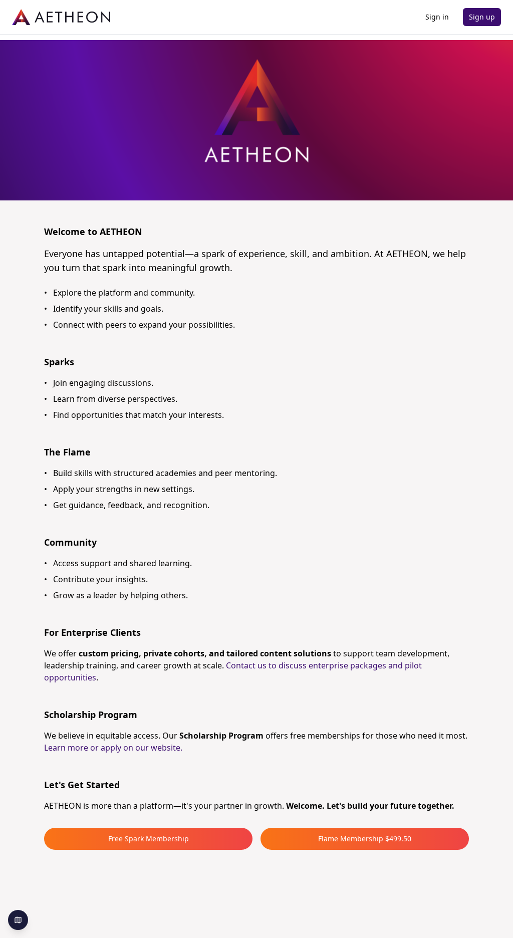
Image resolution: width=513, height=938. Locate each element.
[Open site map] (18, 920)
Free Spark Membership (148, 838)
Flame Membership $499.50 (364, 838)
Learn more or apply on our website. (113, 747)
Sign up (482, 17)
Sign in (437, 17)
